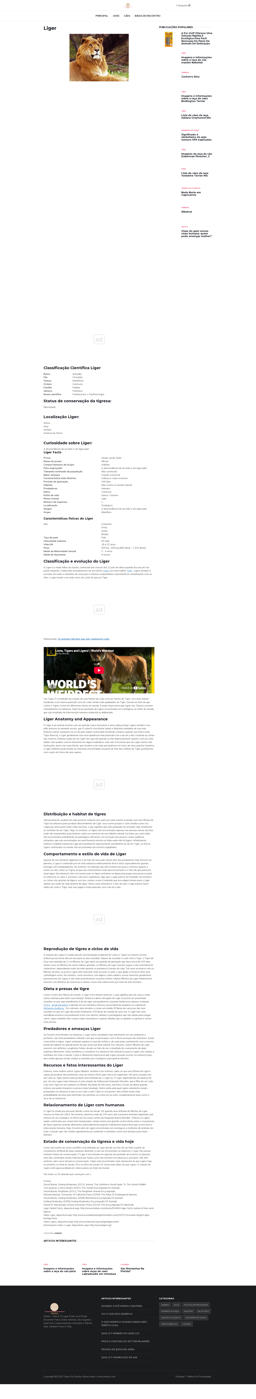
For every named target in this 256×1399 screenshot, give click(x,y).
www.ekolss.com (106, 1376)
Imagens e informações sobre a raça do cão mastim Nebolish (196, 60)
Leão (105, 570)
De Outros (203, 1311)
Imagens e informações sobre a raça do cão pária (60, 1270)
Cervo (47, 1004)
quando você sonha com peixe (121, 1305)
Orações (188, 1311)
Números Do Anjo (190, 130)
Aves (116, 15)
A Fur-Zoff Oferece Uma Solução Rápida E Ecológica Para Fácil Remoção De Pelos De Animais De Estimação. (196, 38)
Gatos (184, 227)
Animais (58, 1233)
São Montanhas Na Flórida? (132, 1270)
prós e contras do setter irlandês (125, 1341)
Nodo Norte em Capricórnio (191, 194)
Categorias (182, 5)
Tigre (129, 570)
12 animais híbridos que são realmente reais (83, 638)
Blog (176, 1305)
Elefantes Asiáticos (54, 1008)
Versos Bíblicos (169, 1324)
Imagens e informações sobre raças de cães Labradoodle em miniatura (99, 1271)
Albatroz (186, 211)
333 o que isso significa (116, 1313)
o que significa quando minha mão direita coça (124, 1323)
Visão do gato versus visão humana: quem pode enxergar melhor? (196, 234)
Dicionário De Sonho (195, 1317)
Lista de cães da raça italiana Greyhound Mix (196, 116)
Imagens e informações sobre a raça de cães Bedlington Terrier (196, 99)
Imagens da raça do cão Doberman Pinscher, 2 (196, 155)
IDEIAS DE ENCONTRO (147, 15)
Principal (102, 15)
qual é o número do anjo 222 (120, 1333)
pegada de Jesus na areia (118, 1349)
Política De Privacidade (196, 1305)
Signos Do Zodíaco (190, 188)
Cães (46, 1264)
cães (127, 15)
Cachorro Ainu (190, 76)
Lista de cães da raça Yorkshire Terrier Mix (194, 174)
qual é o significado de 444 (119, 1357)
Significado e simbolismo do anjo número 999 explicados (196, 137)
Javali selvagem (60, 1004)
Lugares (125, 1264)
